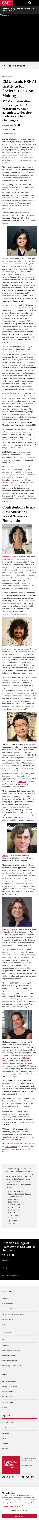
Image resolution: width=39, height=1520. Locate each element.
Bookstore (5, 1433)
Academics (6, 1333)
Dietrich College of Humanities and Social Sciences (18, 10)
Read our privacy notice (10, 1507)
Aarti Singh (10, 272)
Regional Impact (7, 1402)
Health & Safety (7, 1319)
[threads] (32, 1477)
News (4, 1324)
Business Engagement (9, 1386)
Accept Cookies (19, 1516)
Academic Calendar (8, 1428)
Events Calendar (7, 1304)
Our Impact (7, 1374)
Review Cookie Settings (19, 1511)
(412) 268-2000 (27, 1465)
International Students (10, 1361)
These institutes (8, 425)
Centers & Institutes (9, 1381)
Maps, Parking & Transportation (13, 1314)
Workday (5, 1449)
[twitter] (13, 1477)
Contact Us (6, 1261)
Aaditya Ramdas (8, 649)
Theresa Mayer (8, 483)
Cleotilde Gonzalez (9, 557)
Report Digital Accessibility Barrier (13, 1423)
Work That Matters (8, 1397)
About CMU (6, 1291)
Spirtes (5, 855)
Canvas (4, 1438)
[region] (19, 1503)
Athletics (5, 1298)
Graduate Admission (9, 1355)
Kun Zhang (22, 781)
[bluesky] (27, 1477)
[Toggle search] (30, 3)
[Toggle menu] (36, 3)
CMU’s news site (11, 1146)
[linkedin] (18, 1477)
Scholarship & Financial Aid (11, 1366)
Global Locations (7, 1392)
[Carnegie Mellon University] (6, 3)
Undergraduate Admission (11, 1350)
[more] (3, 1482)
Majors (4, 1340)
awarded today (8, 215)
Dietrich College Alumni (10, 1275)
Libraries (5, 1407)
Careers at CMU (7, 1309)
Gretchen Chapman (9, 929)
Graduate (5, 1345)
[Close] (36, 1490)
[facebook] (3, 1255)
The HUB (5, 1443)
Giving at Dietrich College (10, 1268)
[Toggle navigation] (4, 65)
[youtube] (13, 1255)
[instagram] (8, 1255)
